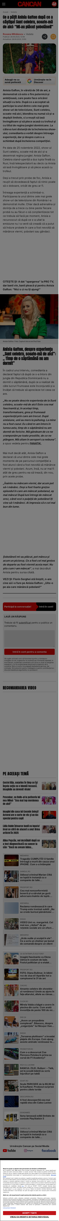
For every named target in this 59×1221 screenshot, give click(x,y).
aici (23, 1186)
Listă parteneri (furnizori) (9, 1208)
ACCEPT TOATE (29, 1213)
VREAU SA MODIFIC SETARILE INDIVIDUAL (29, 1217)
